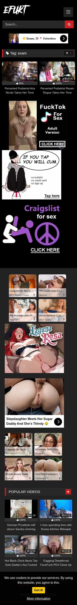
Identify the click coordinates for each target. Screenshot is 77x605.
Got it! (38, 590)
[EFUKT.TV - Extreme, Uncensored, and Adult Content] (31, 10)
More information (38, 598)
